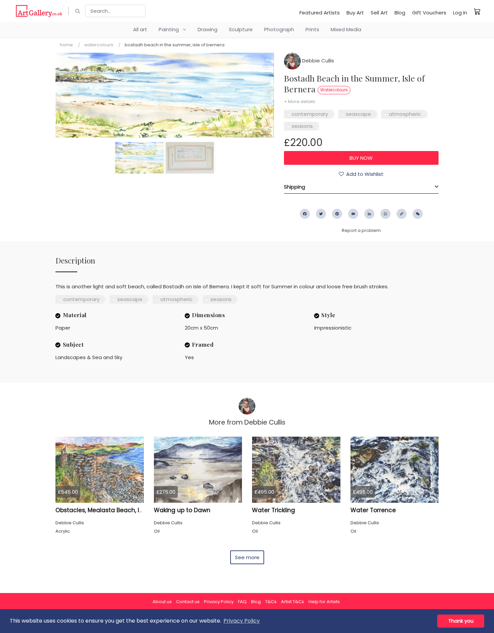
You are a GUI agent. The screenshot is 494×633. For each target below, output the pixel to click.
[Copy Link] (401, 214)
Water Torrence (373, 510)
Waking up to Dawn (182, 510)
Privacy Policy (219, 601)
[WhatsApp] (385, 214)
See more (247, 557)
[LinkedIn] (369, 214)
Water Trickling (273, 510)
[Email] (353, 214)
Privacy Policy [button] (241, 621)
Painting (171, 29)
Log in (460, 12)
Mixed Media (346, 29)
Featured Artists (319, 12)
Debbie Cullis (317, 60)
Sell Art (379, 12)
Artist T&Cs (292, 601)
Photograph (279, 29)
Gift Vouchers (429, 12)
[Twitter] (321, 214)
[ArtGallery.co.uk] (39, 11)
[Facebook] (305, 214)
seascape (358, 113)
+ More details (299, 101)
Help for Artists (324, 601)
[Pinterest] (337, 214)
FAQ (242, 601)
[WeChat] (417, 214)
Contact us (188, 601)
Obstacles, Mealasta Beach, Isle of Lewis (113, 510)
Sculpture (241, 29)
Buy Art (355, 12)
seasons (302, 126)
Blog (400, 12)
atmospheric (405, 113)
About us (162, 601)
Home (66, 45)
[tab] (361, 187)
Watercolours (98, 45)
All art (140, 29)
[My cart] (477, 11)
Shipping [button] (294, 186)
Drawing (207, 29)
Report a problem (361, 230)
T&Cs (271, 601)
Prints (312, 29)
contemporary (310, 113)
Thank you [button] (461, 621)
